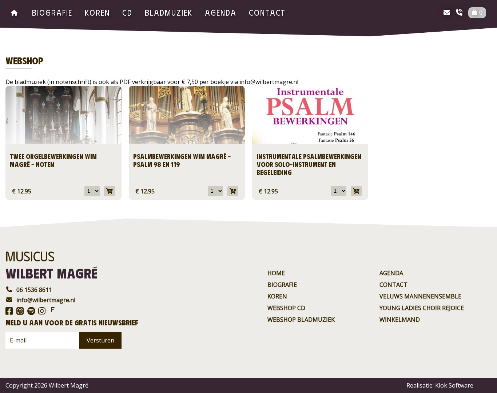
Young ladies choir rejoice (421, 308)
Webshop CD (286, 308)
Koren (97, 12)
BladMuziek (168, 12)
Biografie (52, 12)
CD (127, 12)
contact (267, 12)
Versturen (100, 340)
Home (276, 273)
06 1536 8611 (34, 290)
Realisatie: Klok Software (439, 385)
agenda (220, 12)
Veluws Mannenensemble (420, 296)
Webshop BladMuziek (301, 320)
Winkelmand (399, 320)
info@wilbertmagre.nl (45, 300)
